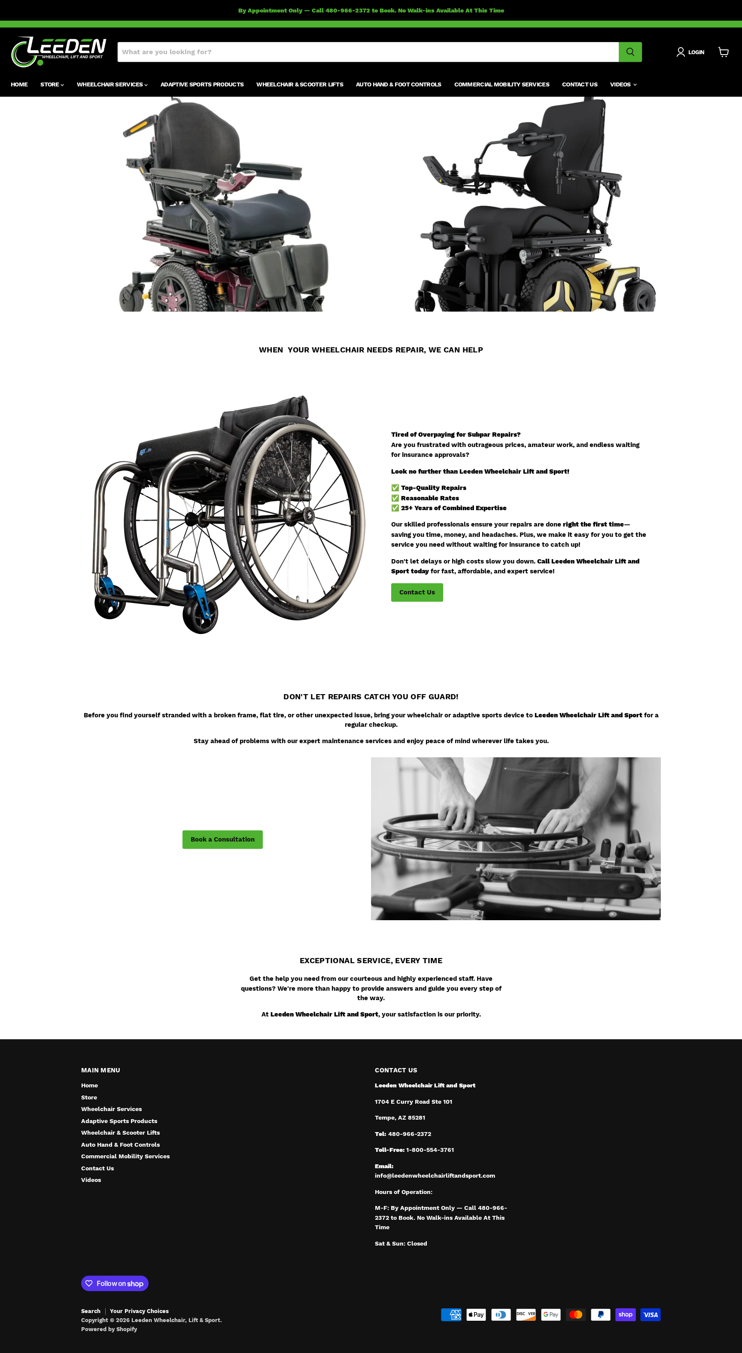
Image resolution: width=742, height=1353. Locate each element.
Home (19, 84)
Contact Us (579, 84)
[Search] (630, 52)
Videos (621, 84)
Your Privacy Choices (139, 1311)
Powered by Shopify (109, 1329)
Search (90, 1311)
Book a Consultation (223, 839)
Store (50, 84)
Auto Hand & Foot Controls (398, 84)
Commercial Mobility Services (501, 84)
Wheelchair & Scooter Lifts (299, 84)
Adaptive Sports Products (202, 84)
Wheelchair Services (110, 84)
